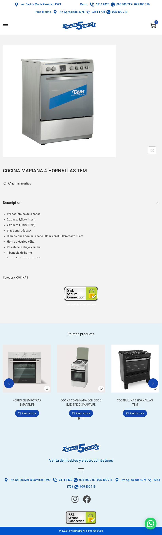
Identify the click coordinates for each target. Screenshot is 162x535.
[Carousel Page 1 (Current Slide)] (79, 418)
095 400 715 (124, 4)
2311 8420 (102, 4)
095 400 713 (119, 11)
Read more (29, 413)
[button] (17, 183)
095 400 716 (142, 4)
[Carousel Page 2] (83, 418)
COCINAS (22, 277)
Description (12, 203)
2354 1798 (98, 11)
